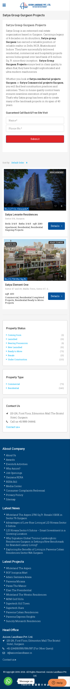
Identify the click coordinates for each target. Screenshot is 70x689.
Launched (12, 339)
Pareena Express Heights (20, 616)
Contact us (12, 427)
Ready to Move (56, 242)
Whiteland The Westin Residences (26, 594)
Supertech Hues (15, 607)
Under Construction (17, 359)
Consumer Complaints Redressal (25, 490)
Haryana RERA (14, 477)
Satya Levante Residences (21, 214)
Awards (10, 459)
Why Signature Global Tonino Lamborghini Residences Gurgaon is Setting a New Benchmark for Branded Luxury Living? (35, 542)
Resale (11, 355)
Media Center (14, 486)
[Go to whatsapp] (8, 681)
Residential (13, 388)
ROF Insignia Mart (16, 572)
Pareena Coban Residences (22, 612)
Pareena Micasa (15, 581)
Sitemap (10, 499)
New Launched (56, 172)
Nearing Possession (18, 343)
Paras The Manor (16, 585)
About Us (11, 455)
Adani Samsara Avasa (18, 577)
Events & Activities (17, 464)
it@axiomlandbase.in (19, 652)
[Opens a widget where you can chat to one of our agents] (57, 683)
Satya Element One (16, 284)
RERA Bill (11, 481)
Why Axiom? (13, 468)
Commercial (14, 384)
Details (55, 226)
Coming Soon (14, 335)
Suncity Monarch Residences (23, 621)
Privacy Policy (14, 495)
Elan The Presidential (19, 590)
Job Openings (14, 473)
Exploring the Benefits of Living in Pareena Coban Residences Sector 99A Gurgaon (35, 551)
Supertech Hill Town (18, 603)
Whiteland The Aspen (18, 568)
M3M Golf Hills (15, 599)
